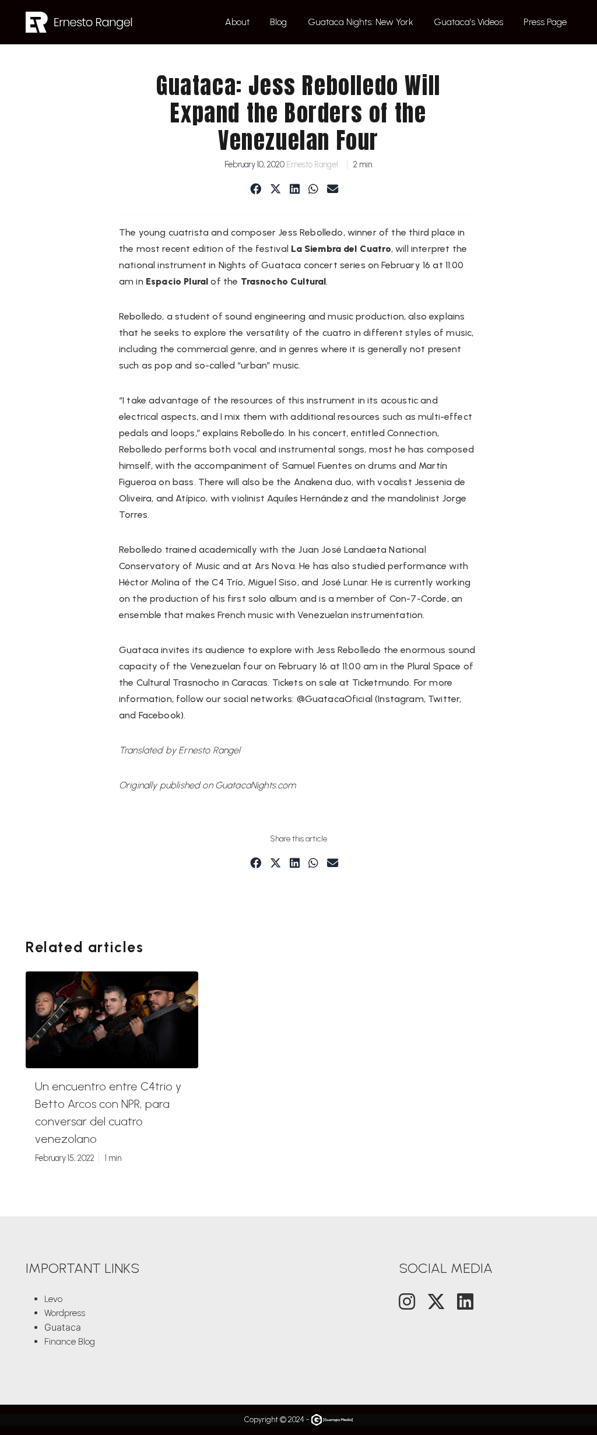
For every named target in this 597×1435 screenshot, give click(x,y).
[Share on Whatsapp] (313, 189)
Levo (53, 1298)
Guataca (62, 1327)
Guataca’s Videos (468, 21)
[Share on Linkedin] (295, 189)
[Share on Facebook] (255, 189)
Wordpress (64, 1312)
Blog (278, 21)
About (237, 21)
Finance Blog (69, 1341)
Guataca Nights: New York (360, 21)
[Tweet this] (275, 189)
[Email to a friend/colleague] (332, 189)
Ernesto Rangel (312, 164)
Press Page (545, 21)
